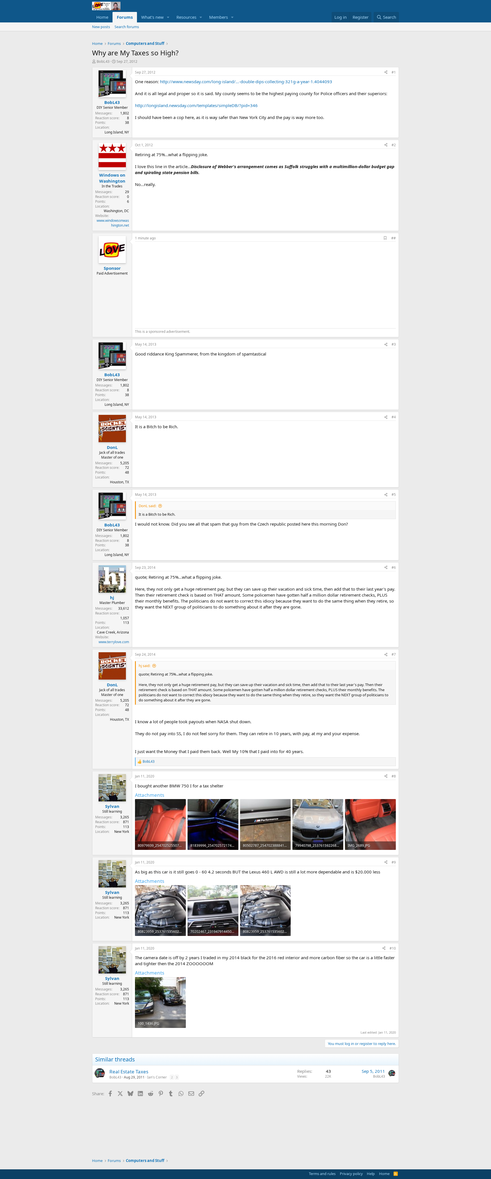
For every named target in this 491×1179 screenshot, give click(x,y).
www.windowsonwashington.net (113, 223)
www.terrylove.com (114, 641)
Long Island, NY (117, 132)
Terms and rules (322, 1173)
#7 (394, 654)
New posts (101, 26)
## (393, 238)
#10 (393, 948)
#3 (394, 344)
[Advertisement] (182, 284)
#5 (394, 494)
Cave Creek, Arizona (113, 632)
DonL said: (147, 505)
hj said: (144, 665)
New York (121, 831)
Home (102, 17)
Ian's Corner (157, 1077)
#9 (394, 862)
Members (218, 17)
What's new (152, 17)
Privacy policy (351, 1173)
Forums (125, 17)
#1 (394, 72)
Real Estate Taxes (128, 1071)
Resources (186, 17)
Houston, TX (119, 482)
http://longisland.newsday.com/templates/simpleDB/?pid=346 (196, 105)
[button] (168, 17)
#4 (394, 417)
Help (371, 1173)
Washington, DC (116, 210)
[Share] (386, 72)
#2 (394, 145)
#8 (394, 776)
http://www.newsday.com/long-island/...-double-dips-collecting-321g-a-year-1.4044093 (246, 81)
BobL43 (103, 61)
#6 (394, 567)
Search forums (127, 26)
